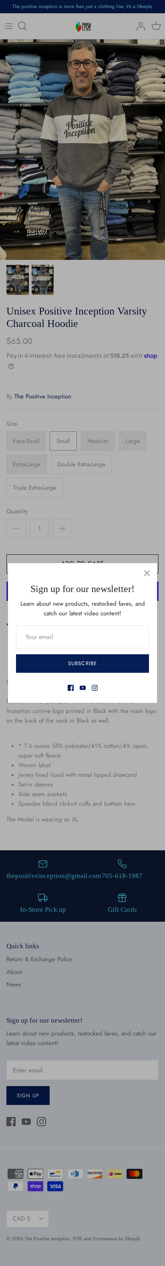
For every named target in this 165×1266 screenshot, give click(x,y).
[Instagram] (95, 688)
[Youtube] (83, 688)
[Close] (147, 573)
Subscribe (82, 663)
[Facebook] (71, 688)
